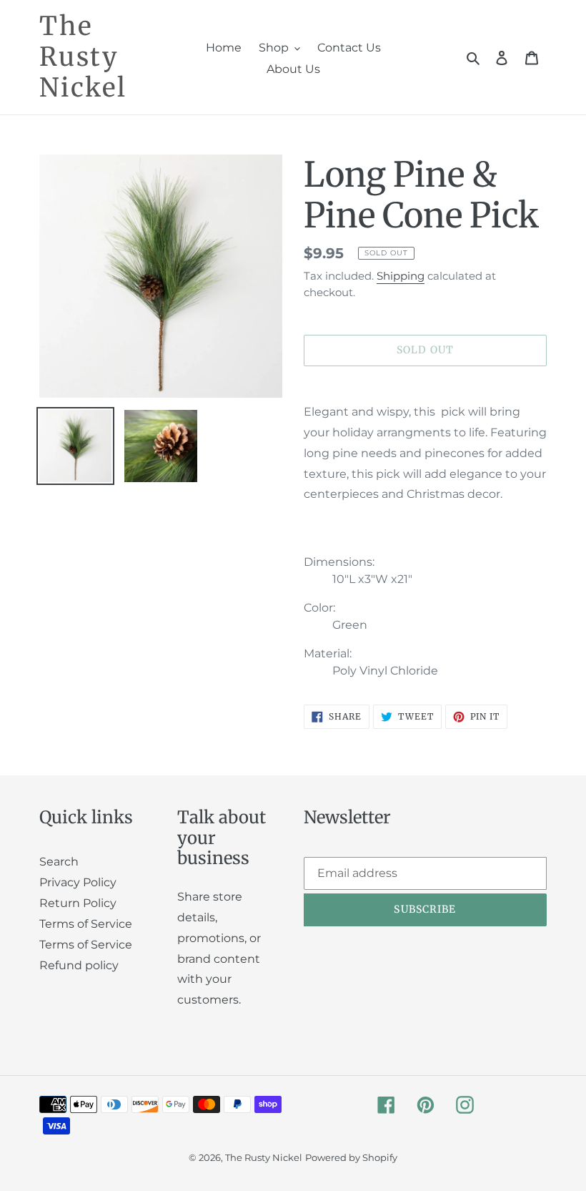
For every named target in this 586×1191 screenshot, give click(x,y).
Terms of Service (85, 924)
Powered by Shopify (351, 1157)
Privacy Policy (77, 882)
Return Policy (77, 903)
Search (59, 861)
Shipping (400, 276)
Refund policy (79, 965)
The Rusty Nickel (83, 57)
